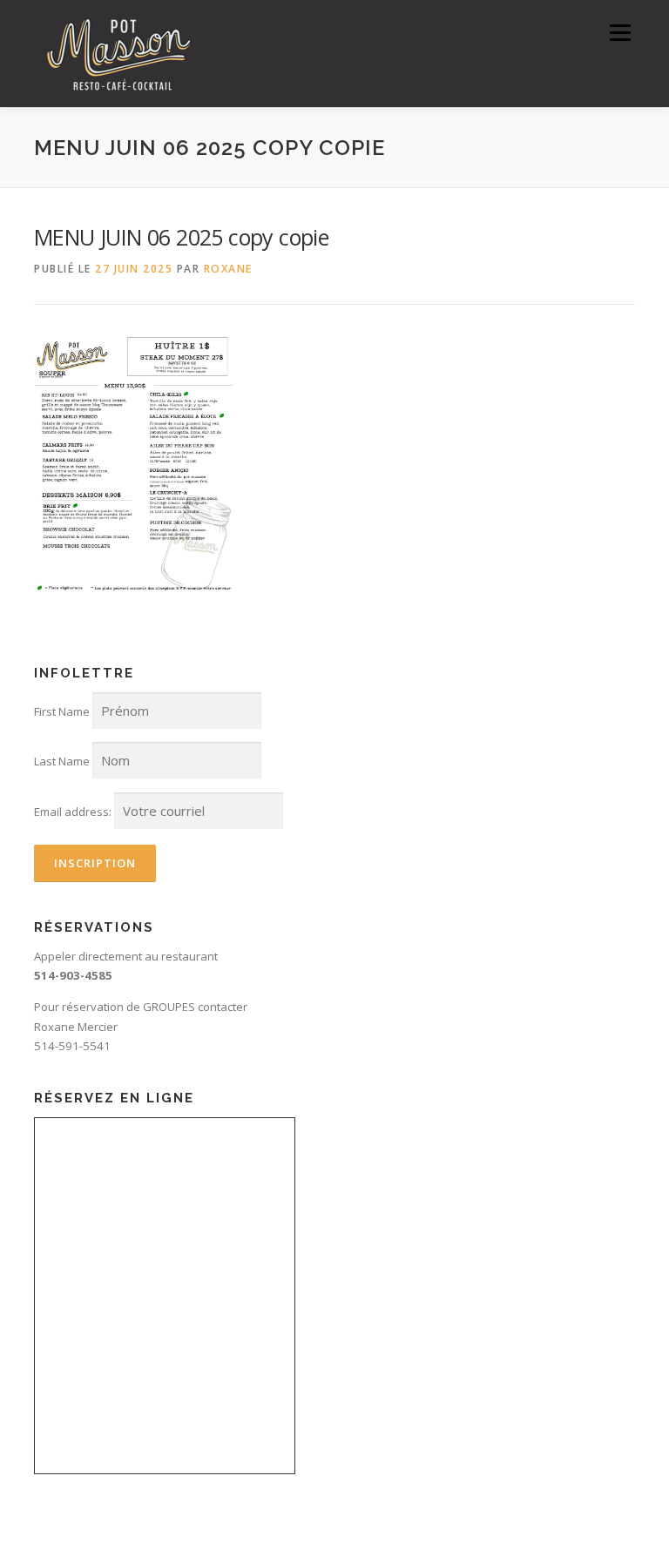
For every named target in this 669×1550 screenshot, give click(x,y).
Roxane (228, 268)
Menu (620, 32)
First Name (62, 711)
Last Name (62, 761)
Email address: (73, 811)
